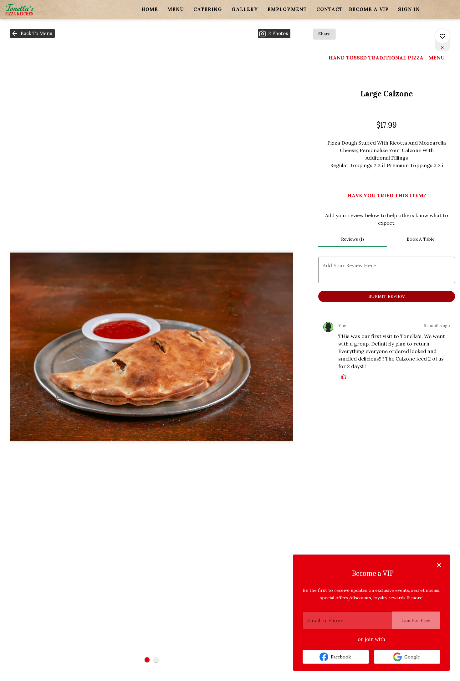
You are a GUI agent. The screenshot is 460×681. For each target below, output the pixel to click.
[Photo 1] (147, 659)
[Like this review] (345, 376)
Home (149, 9)
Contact (329, 9)
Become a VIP (369, 9)
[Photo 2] (156, 659)
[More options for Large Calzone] (442, 36)
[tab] (352, 239)
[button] (32, 33)
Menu (175, 9)
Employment (287, 9)
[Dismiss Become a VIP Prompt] (439, 565)
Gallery (245, 9)
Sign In (409, 9)
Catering (207, 9)
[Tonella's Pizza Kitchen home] (33, 9)
